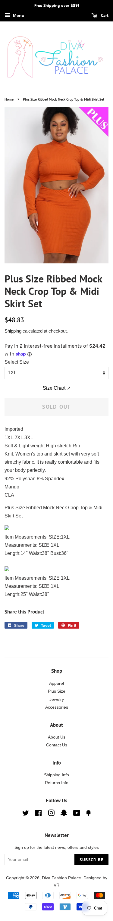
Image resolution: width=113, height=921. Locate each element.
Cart (104, 15)
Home (9, 99)
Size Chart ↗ (57, 388)
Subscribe (91, 859)
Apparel (56, 683)
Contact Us (56, 745)
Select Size (17, 362)
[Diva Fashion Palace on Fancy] (88, 814)
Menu (18, 15)
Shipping (13, 330)
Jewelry (56, 699)
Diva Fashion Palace (61, 878)
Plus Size (56, 691)
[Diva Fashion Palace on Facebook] (38, 814)
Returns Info (56, 783)
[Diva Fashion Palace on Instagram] (51, 814)
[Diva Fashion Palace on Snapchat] (64, 814)
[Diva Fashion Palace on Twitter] (25, 814)
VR (56, 885)
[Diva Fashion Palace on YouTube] (76, 814)
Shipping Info (56, 775)
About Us (56, 737)
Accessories (56, 707)
